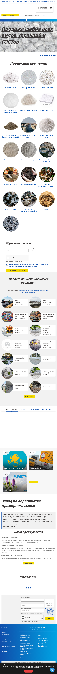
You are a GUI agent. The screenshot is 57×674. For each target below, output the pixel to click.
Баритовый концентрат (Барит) (43, 634)
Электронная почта (26, 608)
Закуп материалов (6, 641)
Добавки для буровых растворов (43, 642)
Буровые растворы (42, 645)
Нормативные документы (8, 648)
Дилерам (17, 1)
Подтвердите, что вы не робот (14, 261)
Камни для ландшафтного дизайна (26, 654)
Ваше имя (8, 248)
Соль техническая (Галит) (44, 637)
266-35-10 (44, 8)
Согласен (28, 671)
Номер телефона (35, 248)
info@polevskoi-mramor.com (49, 15)
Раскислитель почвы (43, 646)
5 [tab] (47, 55)
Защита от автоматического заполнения (16, 254)
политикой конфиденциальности (27, 265)
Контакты (4, 651)
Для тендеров (23, 1)
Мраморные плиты (25, 643)
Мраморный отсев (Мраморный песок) (25, 639)
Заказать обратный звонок (10, 15)
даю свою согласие (30, 266)
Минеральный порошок (26, 642)
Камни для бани (24, 651)
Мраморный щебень (25, 637)
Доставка (35, 1)
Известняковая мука (43, 640)
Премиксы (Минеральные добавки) (26, 649)
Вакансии (52, 1)
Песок (21, 656)
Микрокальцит (24, 634)
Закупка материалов (44, 1)
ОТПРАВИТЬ (49, 618)
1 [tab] (40, 55)
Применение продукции (8, 646)
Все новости (33, 482)
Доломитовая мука (42, 638)
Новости (11, 1)
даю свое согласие (50, 614)
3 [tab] (44, 55)
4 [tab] (46, 55)
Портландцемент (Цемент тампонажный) (26, 646)
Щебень (22, 657)
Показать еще (29, 396)
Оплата (30, 1)
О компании (5, 1)
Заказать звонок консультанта (17, 270)
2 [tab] (42, 55)
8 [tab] (53, 55)
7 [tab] (51, 55)
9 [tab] (55, 55)
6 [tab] (49, 55)
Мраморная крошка (25, 635)
